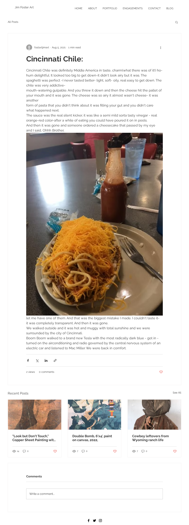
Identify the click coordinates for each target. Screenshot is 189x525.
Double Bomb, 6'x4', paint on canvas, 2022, (92, 438)
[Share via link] (55, 360)
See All (177, 392)
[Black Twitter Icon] (94, 521)
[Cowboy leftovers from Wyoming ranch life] (154, 415)
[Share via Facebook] (28, 360)
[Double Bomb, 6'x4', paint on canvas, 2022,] (94, 415)
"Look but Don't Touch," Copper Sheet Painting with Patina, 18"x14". (34, 438)
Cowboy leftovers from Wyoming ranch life (150, 438)
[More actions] (160, 47)
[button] (176, 22)
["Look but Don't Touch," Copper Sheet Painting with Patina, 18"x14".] (34, 415)
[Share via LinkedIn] (46, 360)
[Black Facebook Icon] (89, 521)
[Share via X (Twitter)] (37, 360)
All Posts (13, 21)
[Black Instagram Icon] (100, 521)
